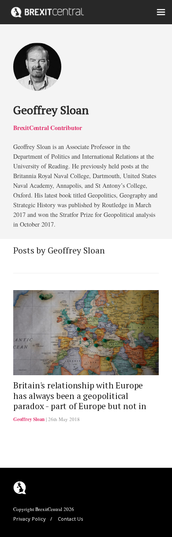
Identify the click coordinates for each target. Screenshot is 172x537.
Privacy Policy (29, 518)
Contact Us (70, 518)
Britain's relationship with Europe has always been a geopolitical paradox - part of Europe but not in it (79, 401)
